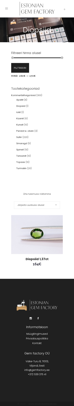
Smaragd (21, 143)
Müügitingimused (37, 334)
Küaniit (20, 118)
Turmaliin (21, 168)
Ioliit (18, 112)
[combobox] (37, 205)
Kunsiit (19, 124)
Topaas (20, 162)
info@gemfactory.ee (37, 370)
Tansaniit (21, 155)
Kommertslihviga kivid (23, 95)
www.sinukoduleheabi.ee (42, 403)
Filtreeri (20, 68)
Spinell (20, 149)
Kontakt (37, 343)
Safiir (19, 137)
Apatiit (19, 99)
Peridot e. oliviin (25, 131)
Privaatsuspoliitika (37, 338)
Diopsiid (20, 106)
